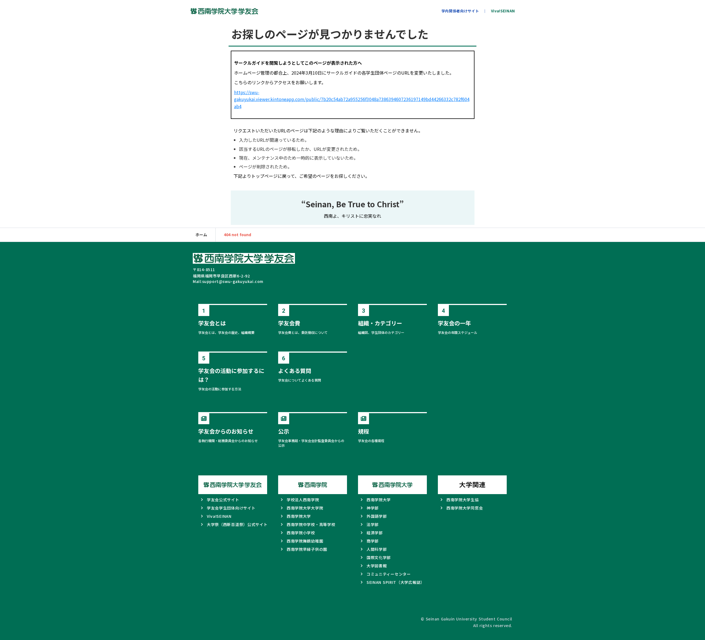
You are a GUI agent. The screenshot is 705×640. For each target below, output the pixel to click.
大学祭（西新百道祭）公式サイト (237, 524)
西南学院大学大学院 (305, 508)
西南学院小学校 (301, 533)
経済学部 (375, 533)
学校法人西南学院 (303, 500)
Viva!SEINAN (503, 11)
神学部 (373, 508)
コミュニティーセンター (389, 574)
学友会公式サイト (223, 500)
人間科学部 (377, 549)
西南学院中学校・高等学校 (311, 524)
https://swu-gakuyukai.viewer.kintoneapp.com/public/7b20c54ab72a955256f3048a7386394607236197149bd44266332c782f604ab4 (352, 99)
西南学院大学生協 (462, 500)
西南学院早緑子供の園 (307, 549)
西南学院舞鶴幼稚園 (305, 541)
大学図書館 (377, 566)
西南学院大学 (299, 516)
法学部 (373, 524)
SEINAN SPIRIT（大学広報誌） (396, 582)
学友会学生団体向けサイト (231, 508)
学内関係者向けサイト (460, 11)
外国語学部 (377, 516)
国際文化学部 (379, 557)
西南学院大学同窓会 (464, 508)
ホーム (201, 234)
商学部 (373, 541)
